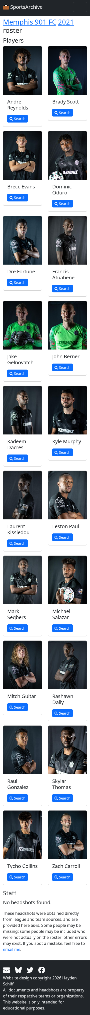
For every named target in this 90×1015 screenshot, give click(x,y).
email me (11, 949)
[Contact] (7, 969)
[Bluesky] (19, 969)
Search (19, 118)
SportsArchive (25, 7)
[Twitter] (30, 969)
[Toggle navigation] (80, 7)
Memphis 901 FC (29, 22)
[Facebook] (41, 969)
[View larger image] (22, 70)
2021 (66, 22)
